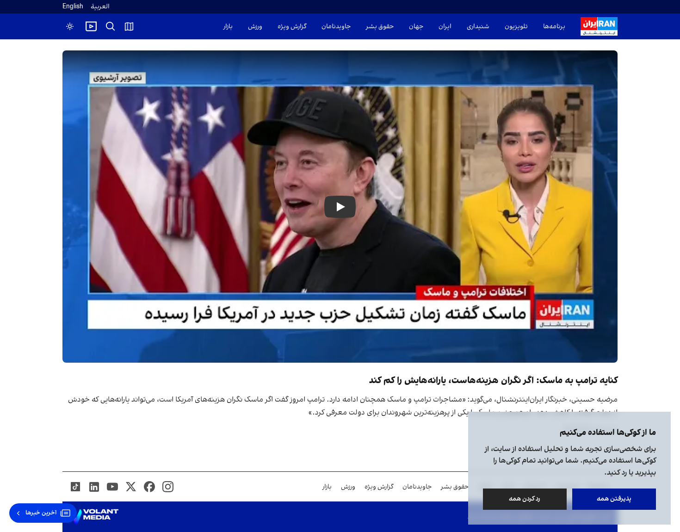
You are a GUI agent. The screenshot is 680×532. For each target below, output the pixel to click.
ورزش (255, 26)
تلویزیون (516, 26)
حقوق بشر (380, 26)
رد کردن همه (525, 499)
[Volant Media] (94, 517)
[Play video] (91, 26)
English (72, 7)
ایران (445, 26)
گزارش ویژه (292, 26)
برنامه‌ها (554, 26)
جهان (416, 26)
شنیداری (478, 26)
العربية (100, 7)
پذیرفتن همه (614, 499)
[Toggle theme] (69, 26)
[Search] (110, 26)
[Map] (129, 26)
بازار (228, 26)
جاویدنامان (336, 26)
